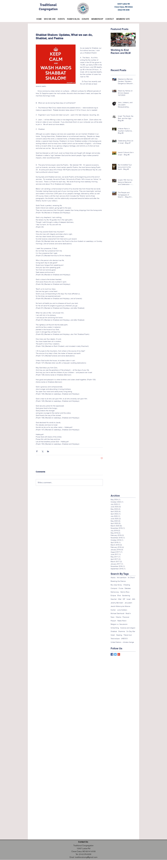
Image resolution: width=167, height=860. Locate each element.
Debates (128, 588)
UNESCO (124, 639)
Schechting (115, 628)
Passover (126, 617)
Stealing (119, 635)
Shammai (121, 631)
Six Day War (130, 631)
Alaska (113, 578)
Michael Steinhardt (117, 613)
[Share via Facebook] (37, 451)
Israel (129, 599)
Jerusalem (128, 603)
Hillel (119, 599)
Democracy (115, 592)
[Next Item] (132, 39)
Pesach (113, 621)
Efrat (119, 595)
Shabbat (114, 631)
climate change (128, 642)
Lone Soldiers (122, 610)
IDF (124, 599)
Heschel (114, 599)
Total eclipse (115, 639)
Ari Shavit (131, 578)
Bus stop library (116, 585)
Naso (112, 617)
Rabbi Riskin (121, 621)
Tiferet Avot (127, 635)
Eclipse (113, 595)
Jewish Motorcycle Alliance (120, 606)
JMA (133, 599)
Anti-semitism (121, 578)
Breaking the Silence (118, 581)
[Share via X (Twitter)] (42, 451)
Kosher (113, 610)
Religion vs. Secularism (119, 624)
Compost (114, 588)
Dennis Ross (124, 592)
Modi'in (128, 613)
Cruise (121, 588)
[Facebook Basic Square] (112, 654)
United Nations (116, 642)
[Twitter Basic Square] (115, 654)
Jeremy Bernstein (117, 603)
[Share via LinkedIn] (48, 451)
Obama (118, 617)
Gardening (126, 595)
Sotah (113, 635)
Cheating (126, 585)
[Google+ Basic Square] (118, 654)
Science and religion (127, 628)
